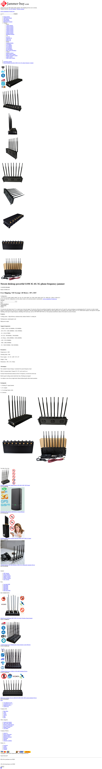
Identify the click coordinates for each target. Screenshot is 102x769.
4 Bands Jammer (9, 29)
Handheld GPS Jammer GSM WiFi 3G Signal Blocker (12, 511)
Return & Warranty (7, 737)
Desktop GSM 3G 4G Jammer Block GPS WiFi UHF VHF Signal (15, 485)
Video (4, 712)
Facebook (5, 745)
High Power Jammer (7, 21)
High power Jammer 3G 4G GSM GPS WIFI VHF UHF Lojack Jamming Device (19, 697)
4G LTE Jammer (12, 9)
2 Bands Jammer (9, 26)
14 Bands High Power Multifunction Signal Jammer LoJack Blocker (16, 644)
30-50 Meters (9, 48)
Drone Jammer (6, 574)
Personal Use (9, 38)
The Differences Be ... (8, 702)
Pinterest (5, 747)
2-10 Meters (8, 44)
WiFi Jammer (6, 573)
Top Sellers (5, 728)
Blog (2, 700)
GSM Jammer (6, 20)
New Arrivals (6, 579)
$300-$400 (5, 588)
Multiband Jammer (10, 34)
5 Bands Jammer (9, 30)
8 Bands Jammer (9, 33)
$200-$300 (5, 586)
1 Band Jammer (9, 25)
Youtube (5, 749)
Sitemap (5, 739)
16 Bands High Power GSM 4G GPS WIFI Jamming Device (14, 671)
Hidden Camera (6, 727)
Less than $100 (6, 584)
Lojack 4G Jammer (7, 722)
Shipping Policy (6, 735)
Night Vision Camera (10, 54)
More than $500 (6, 590)
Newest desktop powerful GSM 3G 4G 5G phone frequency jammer (18, 62)
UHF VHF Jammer (7, 723)
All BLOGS (6, 706)
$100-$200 (5, 585)
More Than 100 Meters (11, 50)
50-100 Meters (9, 49)
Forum (4, 713)
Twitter (4, 746)
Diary (4, 717)
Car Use (8, 36)
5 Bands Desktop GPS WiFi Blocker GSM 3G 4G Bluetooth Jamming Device (18, 565)
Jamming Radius (9, 43)
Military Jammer (6, 577)
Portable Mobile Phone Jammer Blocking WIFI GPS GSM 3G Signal (16, 538)
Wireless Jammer (20, 9)
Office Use (8, 39)
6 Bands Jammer (9, 31)
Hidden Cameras (9, 53)
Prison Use (8, 40)
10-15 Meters (9, 45)
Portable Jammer (7, 575)
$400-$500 (5, 589)
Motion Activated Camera (11, 55)
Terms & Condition (7, 740)
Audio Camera (9, 56)
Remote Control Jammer (8, 724)
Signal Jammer (6, 16)
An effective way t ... (8, 704)
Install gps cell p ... (7, 705)
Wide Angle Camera (10, 58)
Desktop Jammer (7, 578)
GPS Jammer (6, 19)
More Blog (5, 711)
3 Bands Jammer (9, 28)
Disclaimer (5, 738)
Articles (5, 715)
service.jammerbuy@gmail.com (7, 11)
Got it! (2, 766)
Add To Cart (3, 305)
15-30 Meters (9, 46)
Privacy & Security (7, 734)
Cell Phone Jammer (7, 18)
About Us (5, 733)
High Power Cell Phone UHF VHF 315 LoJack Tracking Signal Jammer (16, 618)
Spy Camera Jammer (7, 726)
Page (4, 716)
